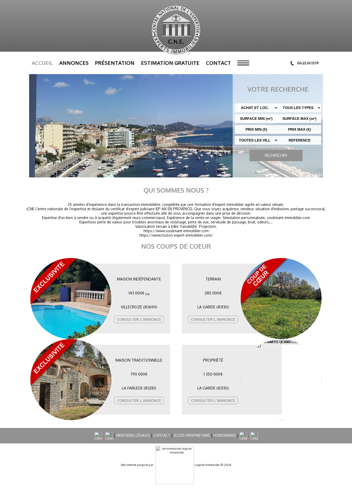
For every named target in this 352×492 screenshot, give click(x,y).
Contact (218, 62)
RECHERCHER (276, 155)
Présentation (115, 62)
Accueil (42, 62)
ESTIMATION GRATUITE (170, 62)
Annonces (74, 62)
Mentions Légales (133, 435)
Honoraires (224, 435)
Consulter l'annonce (139, 319)
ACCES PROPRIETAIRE (192, 435)
